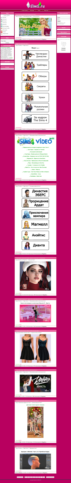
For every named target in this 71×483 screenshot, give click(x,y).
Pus (20, 396)
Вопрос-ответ (46, 10)
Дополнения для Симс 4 (28, 16)
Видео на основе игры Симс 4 (22, 43)
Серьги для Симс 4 (31, 259)
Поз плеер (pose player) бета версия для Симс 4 (26, 14)
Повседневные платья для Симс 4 (24, 332)
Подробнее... (44, 39)
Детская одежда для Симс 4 (37, 402)
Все (64, 46)
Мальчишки (64, 43)
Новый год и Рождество (22, 259)
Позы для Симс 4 (36, 16)
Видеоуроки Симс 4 (33, 448)
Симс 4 (38, 48)
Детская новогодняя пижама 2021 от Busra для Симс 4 (27, 400)
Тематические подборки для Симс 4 (24, 402)
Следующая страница (50, 477)
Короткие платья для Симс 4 (36, 332)
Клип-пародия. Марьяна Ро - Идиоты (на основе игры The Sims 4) (29, 299)
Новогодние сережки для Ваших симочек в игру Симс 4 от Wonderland (30, 258)
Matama (20, 472)
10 (39, 477)
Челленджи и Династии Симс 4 (35, 186)
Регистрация (32, 10)
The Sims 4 (20, 16)
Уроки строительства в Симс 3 (6, 58)
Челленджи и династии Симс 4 (22, 184)
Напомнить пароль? (60, 23)
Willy (20, 442)
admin (20, 39)
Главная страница (25, 10)
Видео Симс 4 (26, 45)
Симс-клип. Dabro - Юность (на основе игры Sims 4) (26, 370)
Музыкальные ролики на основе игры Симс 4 (38, 135)
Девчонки (64, 42)
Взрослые (64, 44)
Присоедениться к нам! (61, 22)
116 (43, 477)
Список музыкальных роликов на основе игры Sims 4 (27, 133)
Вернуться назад (20, 477)
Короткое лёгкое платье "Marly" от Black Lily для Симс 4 (27, 330)
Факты (39, 10)
